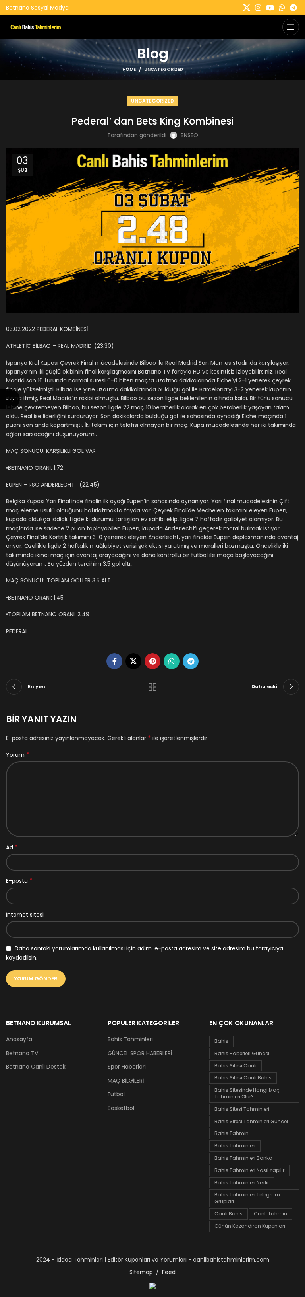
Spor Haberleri (127, 1067)
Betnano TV (22, 1053)
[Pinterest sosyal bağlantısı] (152, 661)
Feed (169, 1272)
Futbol (116, 1094)
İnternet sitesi (25, 915)
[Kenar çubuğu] (10, 399)
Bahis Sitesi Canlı (235, 1065)
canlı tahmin (270, 1213)
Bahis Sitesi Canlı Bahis (243, 1077)
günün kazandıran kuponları (249, 1226)
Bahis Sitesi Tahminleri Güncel (251, 1121)
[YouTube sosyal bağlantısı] (270, 8)
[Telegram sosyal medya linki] (293, 8)
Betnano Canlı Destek (36, 1067)
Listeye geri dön (152, 687)
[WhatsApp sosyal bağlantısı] (282, 8)
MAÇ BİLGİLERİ (126, 1081)
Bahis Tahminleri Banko (243, 1158)
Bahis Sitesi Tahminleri (241, 1109)
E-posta (19, 880)
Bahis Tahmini (232, 1133)
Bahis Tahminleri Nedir (241, 1182)
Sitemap (141, 1272)
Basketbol (121, 1108)
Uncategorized (163, 69)
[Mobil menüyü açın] (290, 27)
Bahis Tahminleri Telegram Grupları (247, 1198)
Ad (12, 847)
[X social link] (247, 8)
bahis (221, 1041)
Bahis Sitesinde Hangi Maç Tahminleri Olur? (247, 1093)
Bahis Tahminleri (130, 1039)
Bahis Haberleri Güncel (241, 1053)
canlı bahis (228, 1213)
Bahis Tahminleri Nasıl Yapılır (249, 1170)
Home (129, 69)
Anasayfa (19, 1039)
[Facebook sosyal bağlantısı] (114, 661)
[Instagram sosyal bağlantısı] (258, 8)
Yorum (17, 754)
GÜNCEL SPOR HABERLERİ (140, 1053)
